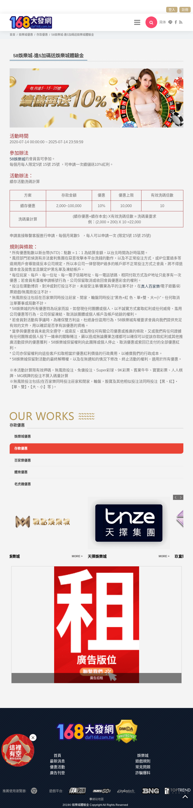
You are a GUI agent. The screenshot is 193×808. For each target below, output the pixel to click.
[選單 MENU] (137, 22)
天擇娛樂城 (21, 556)
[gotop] (185, 796)
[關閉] (32, 737)
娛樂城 (143, 756)
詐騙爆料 (142, 773)
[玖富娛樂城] (140, 523)
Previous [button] (175, 497)
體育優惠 (21, 472)
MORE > (88, 556)
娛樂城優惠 (22, 436)
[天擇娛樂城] (53, 523)
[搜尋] (151, 22)
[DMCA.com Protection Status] (126, 731)
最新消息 (57, 761)
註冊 (185, 10)
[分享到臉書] (176, 22)
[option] (53, 527)
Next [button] (180, 497)
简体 (162, 22)
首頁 (57, 756)
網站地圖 (98, 799)
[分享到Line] (170, 22)
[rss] (180, 22)
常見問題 (142, 767)
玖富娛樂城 (108, 556)
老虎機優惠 (22, 484)
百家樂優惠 (22, 460)
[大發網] (31, 22)
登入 (172, 10)
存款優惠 (21, 448)
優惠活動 (57, 767)
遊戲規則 (142, 761)
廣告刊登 (57, 773)
